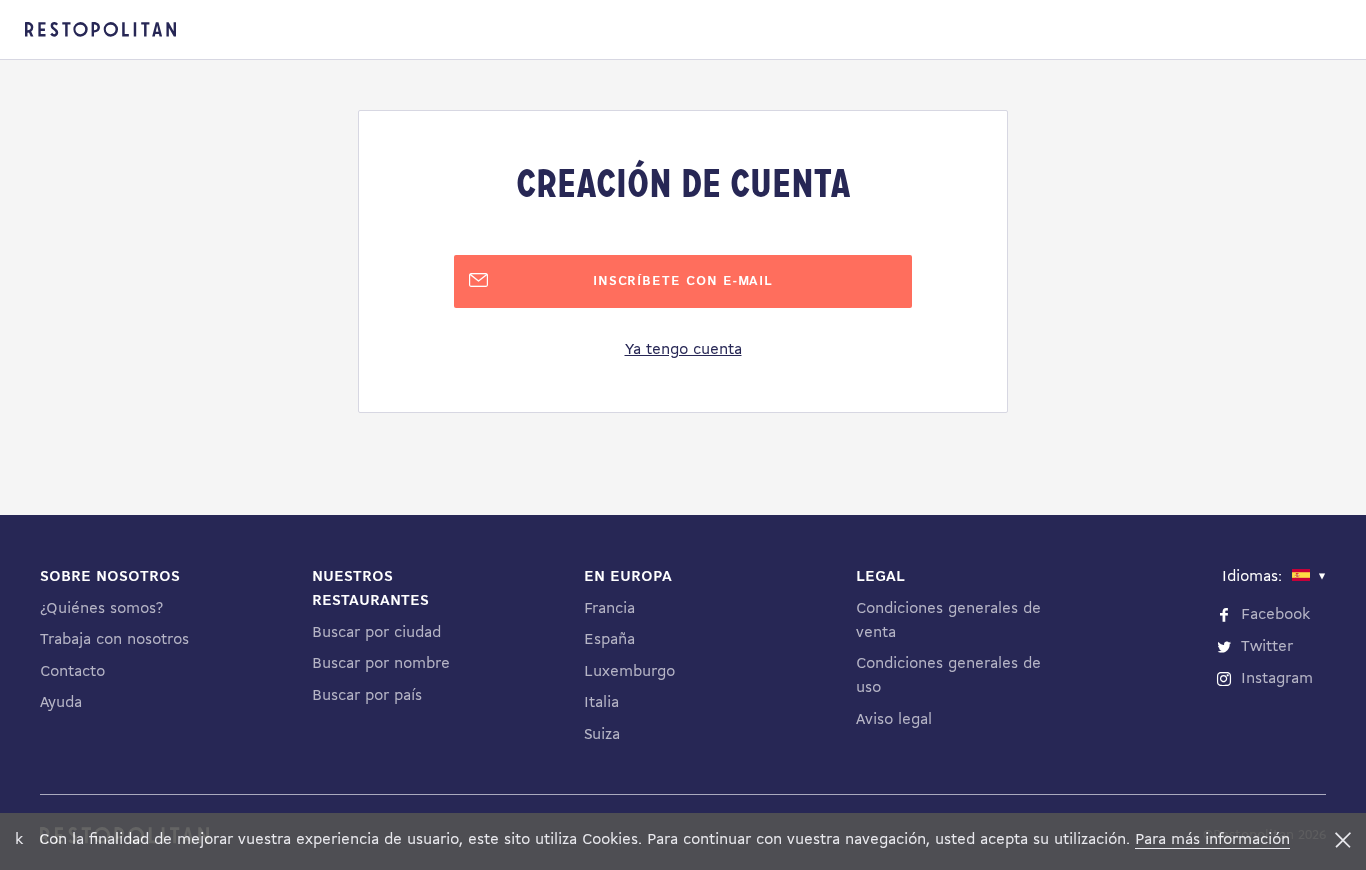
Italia (601, 703)
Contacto (72, 672)
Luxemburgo (629, 672)
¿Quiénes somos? (101, 609)
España (609, 640)
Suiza (602, 735)
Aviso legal (894, 720)
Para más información (1212, 840)
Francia (609, 609)
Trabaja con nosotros (114, 640)
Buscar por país (367, 696)
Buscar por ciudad (376, 633)
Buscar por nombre (381, 664)
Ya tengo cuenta (683, 350)
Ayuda (61, 703)
